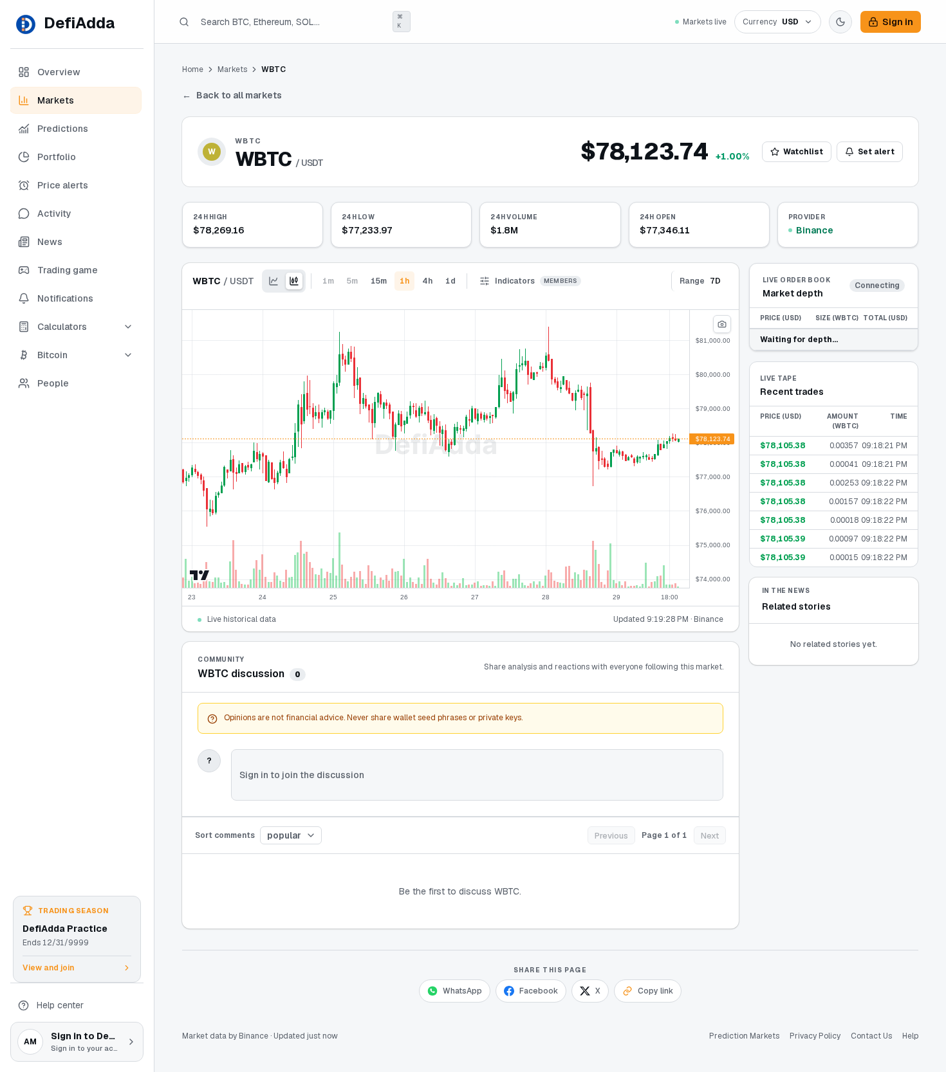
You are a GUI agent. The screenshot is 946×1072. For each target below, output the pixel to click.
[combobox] (291, 835)
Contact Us (871, 1036)
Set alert (876, 152)
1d (450, 281)
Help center (60, 1005)
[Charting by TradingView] (200, 575)
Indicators (536, 281)
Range (700, 281)
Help (910, 1036)
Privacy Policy (815, 1036)
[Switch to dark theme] (840, 21)
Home (192, 69)
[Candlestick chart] (294, 281)
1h (404, 281)
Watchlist (803, 152)
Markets (232, 69)
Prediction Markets (744, 1036)
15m (379, 281)
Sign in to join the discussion (301, 775)
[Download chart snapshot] (722, 324)
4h (427, 281)
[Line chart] (273, 281)
